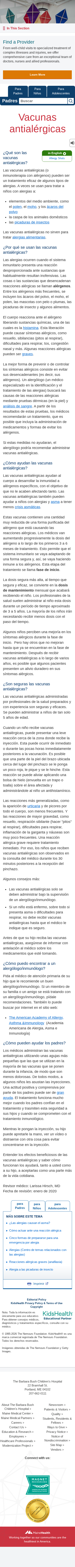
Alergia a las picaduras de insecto (31, 1269)
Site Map (56, 1445)
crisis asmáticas (27, 507)
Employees (16, 1436)
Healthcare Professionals (16, 1441)
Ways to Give (56, 1427)
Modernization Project (16, 1445)
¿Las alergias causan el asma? (29, 1223)
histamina (30, 328)
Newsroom (56, 1404)
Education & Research (16, 1431)
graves (27, 354)
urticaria (33, 806)
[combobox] (43, 101)
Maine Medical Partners (16, 1418)
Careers (16, 1422)
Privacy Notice (56, 1431)
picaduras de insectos (32, 222)
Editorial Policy (36, 1299)
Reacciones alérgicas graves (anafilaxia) (35, 1262)
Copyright (36, 1307)
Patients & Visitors (56, 1409)
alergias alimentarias (28, 237)
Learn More (37, 74)
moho (31, 207)
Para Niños (37, 91)
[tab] (57, 1206)
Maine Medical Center (16, 1413)
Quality (56, 1414)
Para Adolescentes (61, 91)
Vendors (56, 1449)
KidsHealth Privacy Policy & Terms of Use (36, 1303)
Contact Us (16, 1427)
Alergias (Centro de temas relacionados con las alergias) (37, 1252)
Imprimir (38, 1283)
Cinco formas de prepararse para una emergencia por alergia (33, 1240)
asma (55, 502)
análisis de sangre (17, 406)
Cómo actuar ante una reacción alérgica (35, 1230)
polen (17, 207)
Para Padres (18, 91)
